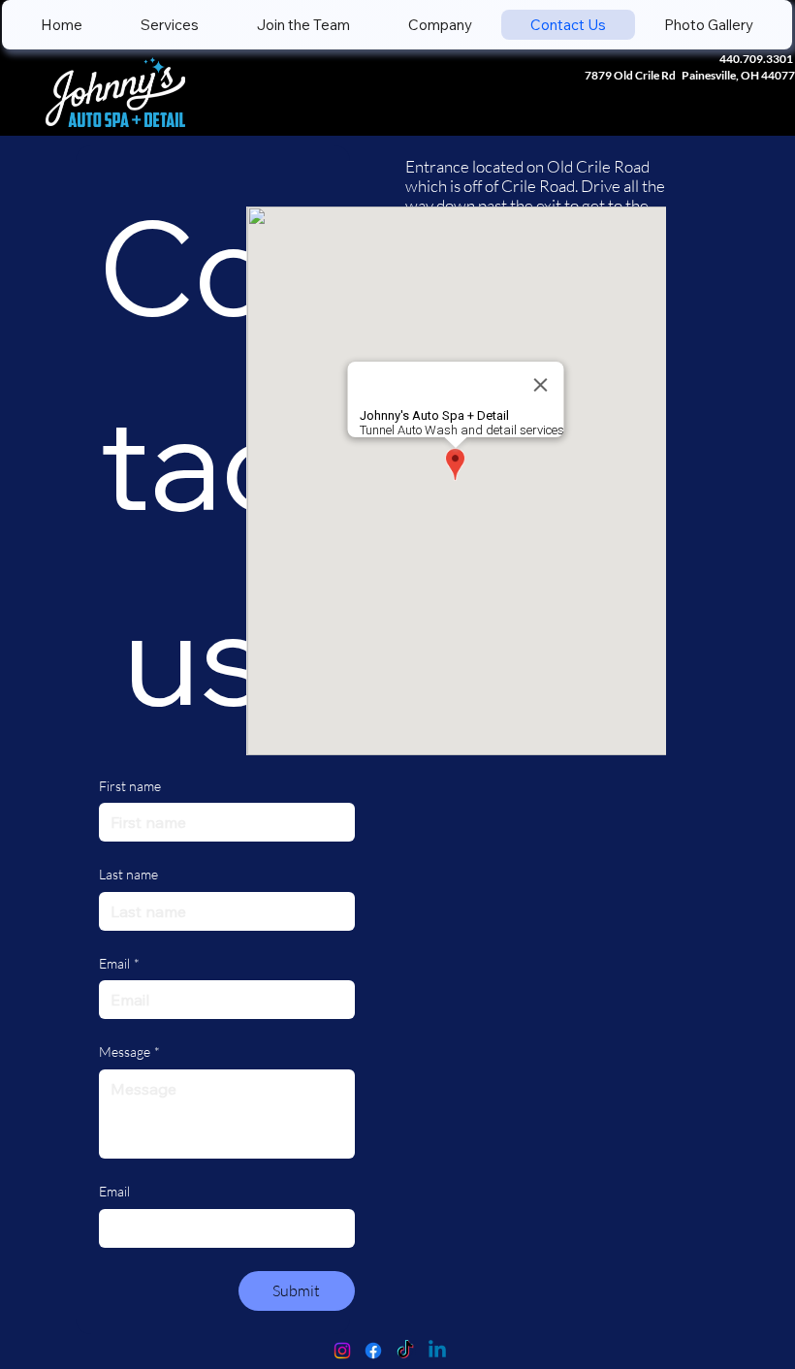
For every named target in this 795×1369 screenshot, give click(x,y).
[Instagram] (342, 1350)
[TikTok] (405, 1350)
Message (129, 1051)
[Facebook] (373, 1350)
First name (130, 786)
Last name (128, 874)
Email (119, 963)
